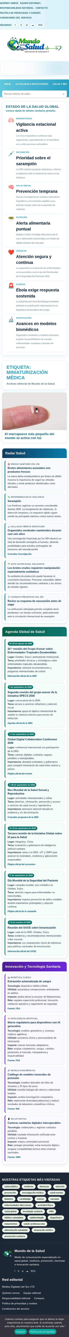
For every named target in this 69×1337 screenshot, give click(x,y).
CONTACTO (41, 8)
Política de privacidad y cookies (19, 1303)
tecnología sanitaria (33, 1211)
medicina (28, 1186)
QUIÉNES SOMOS (9, 3)
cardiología (25, 1199)
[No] (64, 1326)
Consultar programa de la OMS (23, 817)
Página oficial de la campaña (22, 911)
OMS (51, 1211)
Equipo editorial (32, 1292)
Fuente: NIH (13, 1109)
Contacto (39, 1298)
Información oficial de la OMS (22, 676)
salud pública (11, 1186)
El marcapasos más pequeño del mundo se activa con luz (29, 436)
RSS (40, 25)
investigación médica (33, 1193)
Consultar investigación (19, 554)
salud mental (56, 1193)
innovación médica (43, 1230)
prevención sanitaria (14, 1236)
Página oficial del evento (20, 773)
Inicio (7, 84)
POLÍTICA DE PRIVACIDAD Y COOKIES (20, 13)
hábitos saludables (13, 1217)
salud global (10, 1211)
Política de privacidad (42, 1331)
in (27, 25)
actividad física (45, 1205)
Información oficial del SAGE (22, 951)
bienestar (44, 1186)
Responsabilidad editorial (16, 1298)
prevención (10, 1193)
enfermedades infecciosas (17, 1205)
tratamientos (10, 1224)
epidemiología (37, 1217)
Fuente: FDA (14, 1008)
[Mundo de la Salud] (34, 47)
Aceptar (20, 1331)
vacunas (54, 1199)
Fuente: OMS (14, 1157)
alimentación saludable (16, 1230)
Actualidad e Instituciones (31, 84)
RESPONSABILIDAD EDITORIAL (17, 8)
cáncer (40, 1199)
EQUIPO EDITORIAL (30, 3)
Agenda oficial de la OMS (20, 723)
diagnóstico (56, 1217)
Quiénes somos (11, 1292)
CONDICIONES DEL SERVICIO (15, 18)
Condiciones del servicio (15, 1308)
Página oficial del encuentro (21, 864)
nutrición (60, 1186)
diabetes (8, 1199)
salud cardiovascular (34, 1224)
